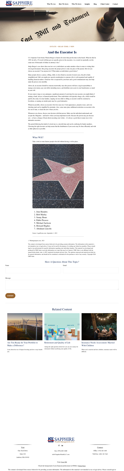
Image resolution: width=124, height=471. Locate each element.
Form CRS (64, 462)
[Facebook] (59, 445)
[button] (51, 4)
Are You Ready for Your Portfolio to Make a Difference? (22, 344)
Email (65, 265)
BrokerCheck (82, 466)
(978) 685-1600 (102, 451)
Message (8, 278)
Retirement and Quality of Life (57, 342)
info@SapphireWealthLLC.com (60, 454)
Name (7, 265)
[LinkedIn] (62, 445)
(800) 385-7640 (103, 454)
